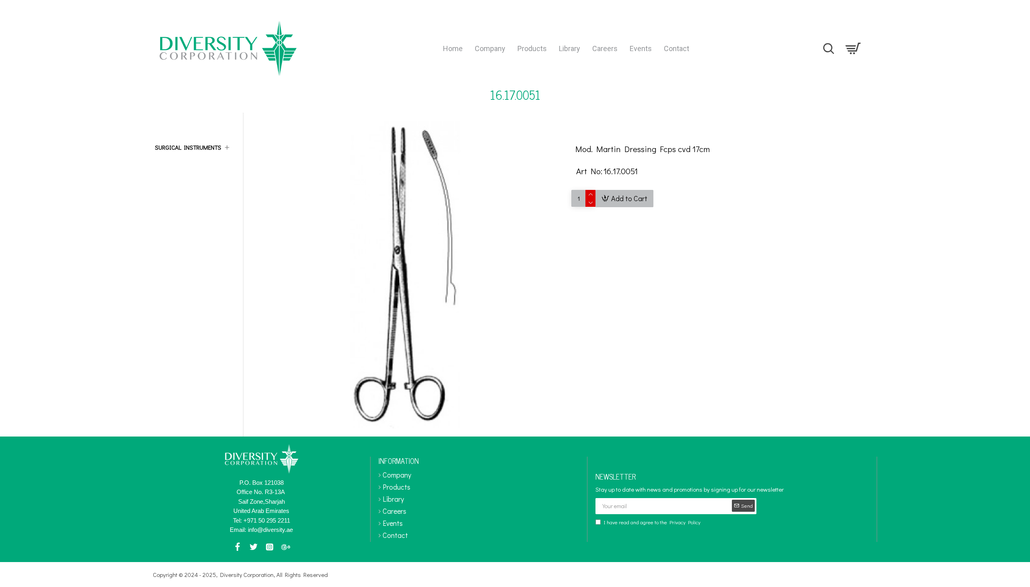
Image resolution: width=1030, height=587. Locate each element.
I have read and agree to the (652, 522)
